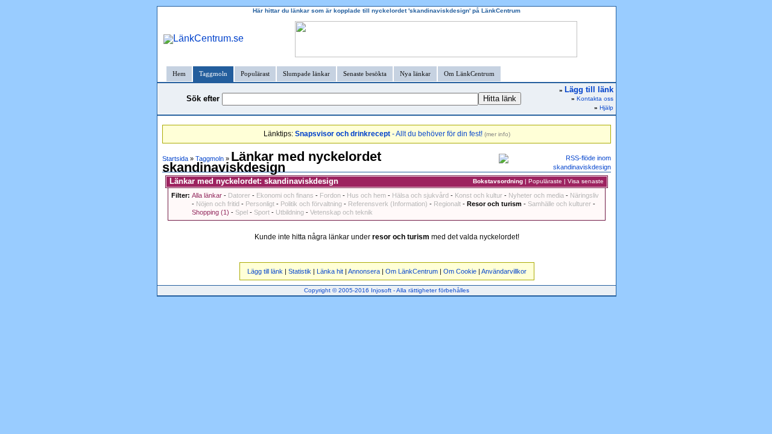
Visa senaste (586, 181)
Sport (262, 212)
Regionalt (447, 203)
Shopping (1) (210, 212)
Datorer (239, 195)
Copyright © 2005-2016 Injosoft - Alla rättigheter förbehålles (386, 290)
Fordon (330, 195)
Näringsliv (584, 195)
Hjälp (606, 107)
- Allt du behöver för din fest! (388, 134)
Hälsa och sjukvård (420, 195)
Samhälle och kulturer (559, 203)
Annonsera (364, 271)
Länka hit (330, 271)
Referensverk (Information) (388, 203)
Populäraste (545, 181)
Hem (179, 73)
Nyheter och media (536, 195)
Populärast (255, 73)
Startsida (175, 158)
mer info (497, 134)
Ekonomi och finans (285, 195)
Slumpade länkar (306, 73)
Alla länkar (207, 195)
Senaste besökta (365, 73)
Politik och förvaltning (311, 203)
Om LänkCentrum (469, 73)
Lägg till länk (265, 271)
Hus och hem (366, 195)
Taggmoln (213, 73)
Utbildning (290, 212)
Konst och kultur (478, 195)
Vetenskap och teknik (341, 212)
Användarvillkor (504, 271)
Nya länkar (415, 73)
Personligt (259, 203)
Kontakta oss (595, 98)
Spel (241, 212)
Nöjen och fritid (217, 203)
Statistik (299, 271)
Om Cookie (459, 271)
